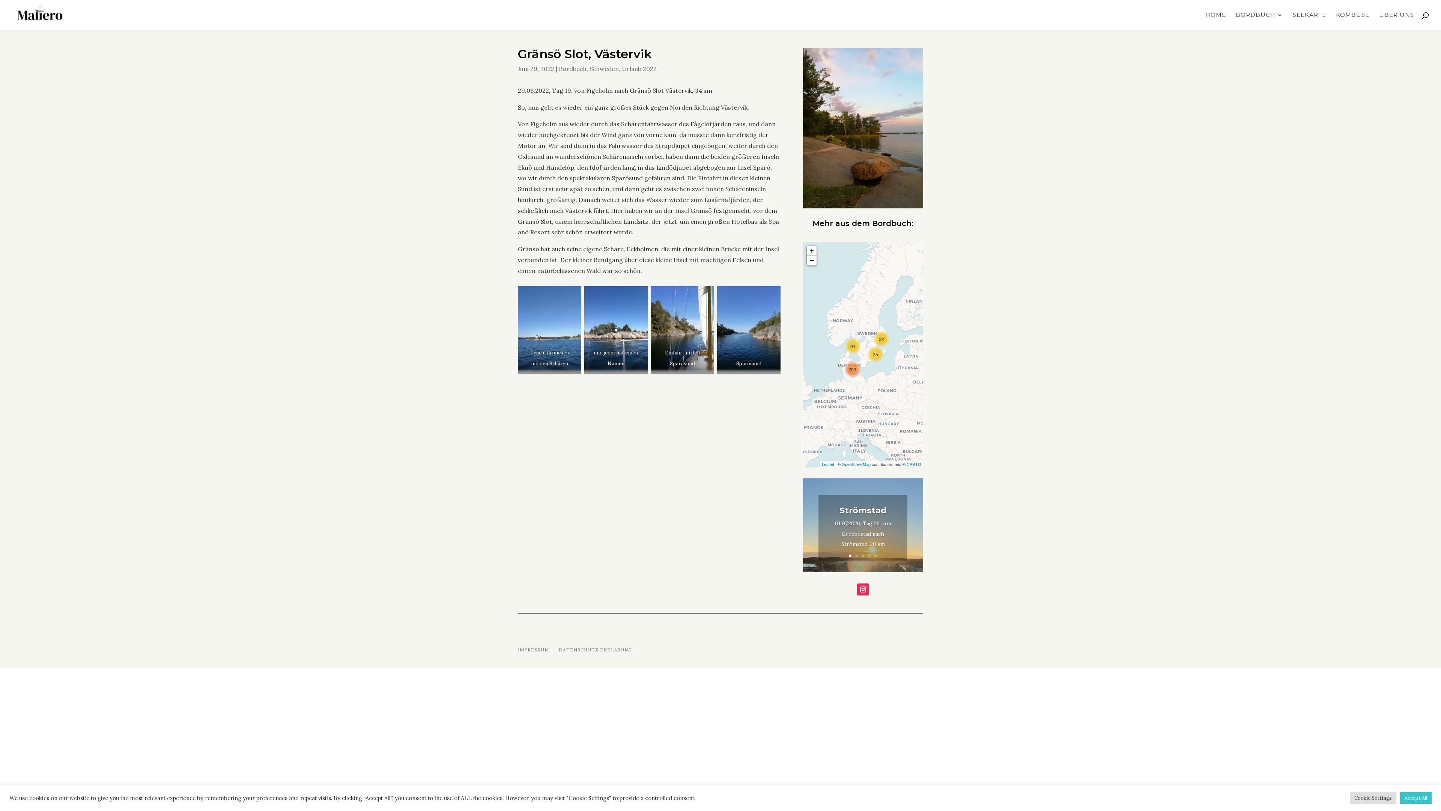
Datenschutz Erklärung (595, 650)
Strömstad (863, 510)
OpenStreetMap (856, 464)
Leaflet (828, 464)
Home (1215, 15)
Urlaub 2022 (639, 68)
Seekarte (1309, 15)
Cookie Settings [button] (1373, 798)
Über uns (1396, 15)
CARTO (914, 464)
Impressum (533, 650)
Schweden (604, 68)
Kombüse (1352, 15)
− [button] (812, 260)
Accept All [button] (1416, 798)
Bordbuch (1256, 15)
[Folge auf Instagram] (863, 589)
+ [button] (812, 251)
